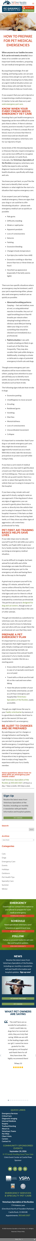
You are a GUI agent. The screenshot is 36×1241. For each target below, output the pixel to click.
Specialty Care (8, 881)
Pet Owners (18, 818)
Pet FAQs (5, 1134)
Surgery (5, 1124)
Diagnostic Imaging (9, 1119)
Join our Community (18, 946)
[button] (8, 1100)
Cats (4, 854)
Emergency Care (8, 861)
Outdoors (6, 873)
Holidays (5, 869)
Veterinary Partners (18, 998)
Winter (5, 889)
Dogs (4, 857)
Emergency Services (10, 1113)
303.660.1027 (17, 783)
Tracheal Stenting (9, 1126)
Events (4, 865)
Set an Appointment (18, 931)
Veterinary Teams (9, 1131)
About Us (5, 1129)
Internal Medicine (9, 1121)
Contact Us (6, 1141)
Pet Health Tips (8, 877)
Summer (5, 885)
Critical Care (7, 1116)
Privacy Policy (21, 1231)
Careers (5, 1139)
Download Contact (18, 916)
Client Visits (7, 1136)
